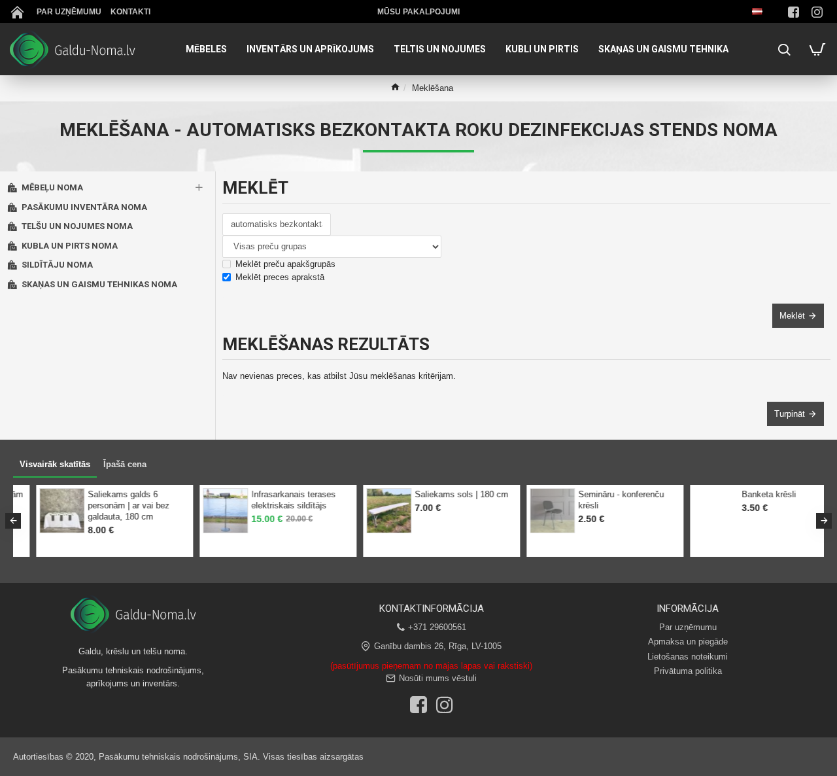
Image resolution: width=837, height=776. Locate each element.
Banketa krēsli (746, 494)
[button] (13, 521)
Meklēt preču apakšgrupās (285, 264)
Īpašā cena (124, 464)
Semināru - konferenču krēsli (598, 499)
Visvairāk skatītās (55, 464)
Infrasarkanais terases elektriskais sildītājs (270, 499)
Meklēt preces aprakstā (279, 277)
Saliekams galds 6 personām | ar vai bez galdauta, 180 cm (105, 505)
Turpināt (789, 414)
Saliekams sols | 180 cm (438, 494)
